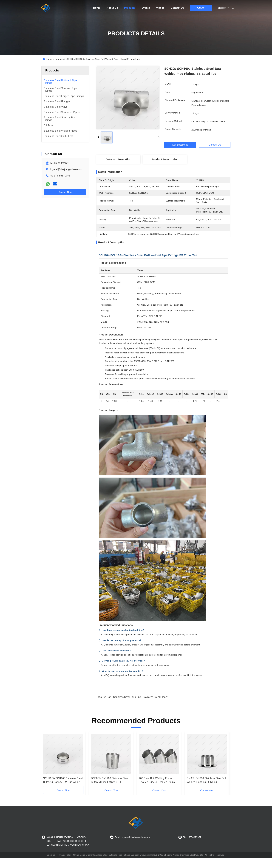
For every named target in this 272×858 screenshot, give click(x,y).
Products (129, 7)
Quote (200, 7)
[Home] (46, 8)
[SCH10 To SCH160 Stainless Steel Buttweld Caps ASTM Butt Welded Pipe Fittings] (63, 754)
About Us (112, 7)
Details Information (118, 159)
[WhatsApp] (47, 184)
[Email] (55, 184)
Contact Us (177, 7)
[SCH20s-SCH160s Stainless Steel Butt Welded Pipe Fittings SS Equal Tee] (127, 97)
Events (146, 7)
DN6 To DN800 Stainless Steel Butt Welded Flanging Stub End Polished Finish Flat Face (206, 780)
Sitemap (51, 855)
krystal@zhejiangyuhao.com (66, 169)
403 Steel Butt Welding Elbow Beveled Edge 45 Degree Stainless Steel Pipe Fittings (158, 780)
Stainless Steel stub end (127, 697)
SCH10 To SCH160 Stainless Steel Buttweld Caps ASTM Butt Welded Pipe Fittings (63, 780)
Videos (160, 7)
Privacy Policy (64, 855)
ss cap (107, 697)
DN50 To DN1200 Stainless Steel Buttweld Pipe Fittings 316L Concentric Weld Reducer (109, 780)
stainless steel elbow (155, 697)
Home (96, 7)
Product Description (164, 159)
